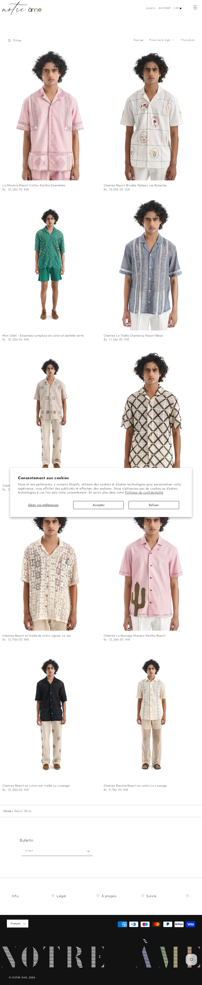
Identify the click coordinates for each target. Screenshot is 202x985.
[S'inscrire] (88, 851)
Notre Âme (19, 977)
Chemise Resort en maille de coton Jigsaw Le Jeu (36, 635)
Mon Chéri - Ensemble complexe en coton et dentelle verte (43, 335)
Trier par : (140, 40)
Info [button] (15, 896)
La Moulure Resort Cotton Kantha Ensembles (33, 185)
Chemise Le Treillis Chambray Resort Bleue (133, 335)
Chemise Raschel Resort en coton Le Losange (135, 785)
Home (7, 811)
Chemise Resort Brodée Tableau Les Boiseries (135, 185)
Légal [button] (61, 896)
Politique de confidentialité (144, 492)
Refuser (154, 505)
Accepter (98, 505)
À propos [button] (108, 896)
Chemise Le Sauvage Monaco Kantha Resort (135, 635)
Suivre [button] (151, 896)
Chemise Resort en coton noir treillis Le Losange (35, 785)
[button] (195, 7)
